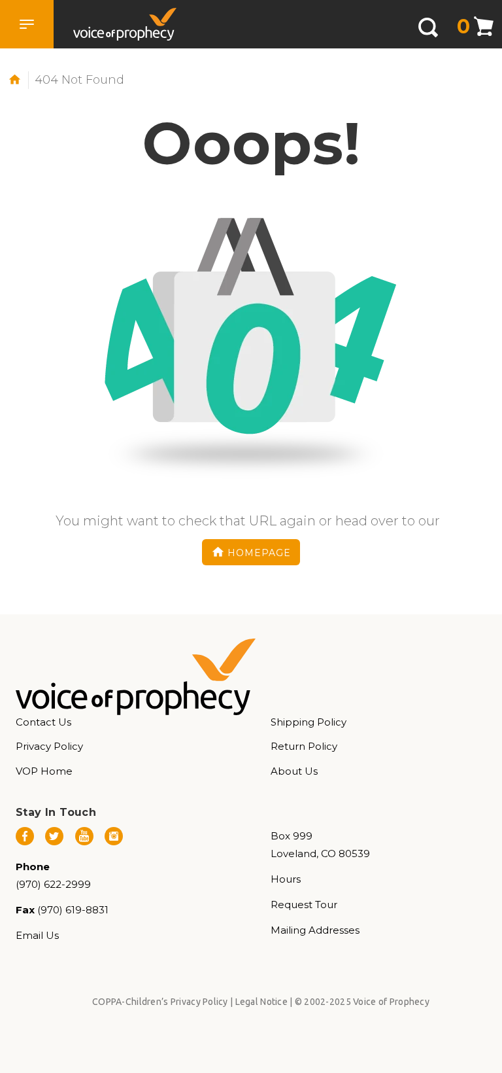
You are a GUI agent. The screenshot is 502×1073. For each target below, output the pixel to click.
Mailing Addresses (315, 930)
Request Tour (304, 904)
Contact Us (43, 722)
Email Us (37, 935)
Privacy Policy (49, 746)
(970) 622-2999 (53, 884)
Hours (286, 879)
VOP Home (44, 771)
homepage (259, 553)
